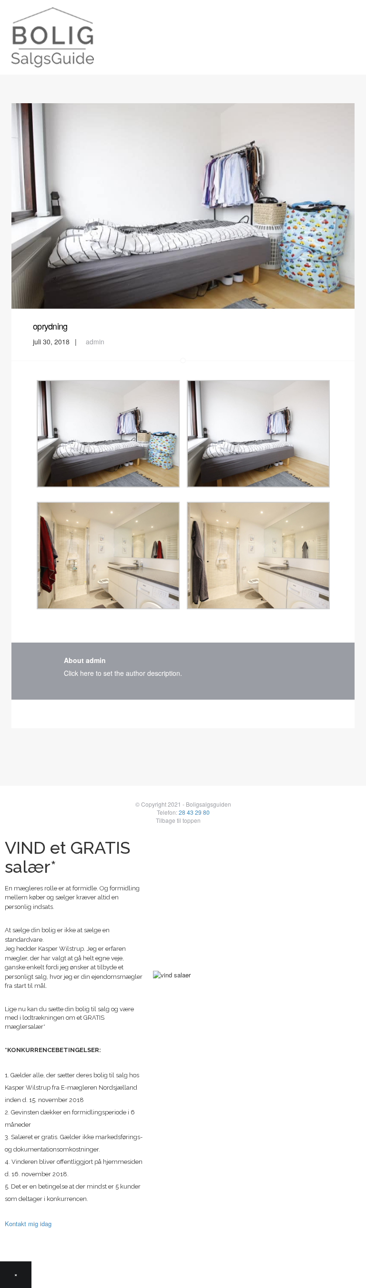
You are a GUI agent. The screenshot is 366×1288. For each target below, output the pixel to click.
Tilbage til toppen (178, 820)
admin (95, 341)
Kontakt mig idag (28, 1223)
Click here (79, 673)
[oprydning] (183, 205)
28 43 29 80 (194, 812)
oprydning (50, 326)
